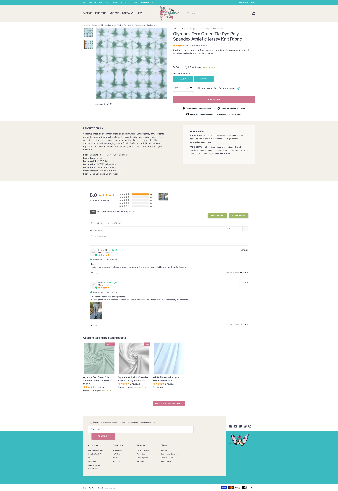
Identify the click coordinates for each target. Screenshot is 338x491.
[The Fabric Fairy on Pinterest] (240, 426)
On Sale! (116, 458)
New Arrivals (117, 450)
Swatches (140, 461)
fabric (183, 79)
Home (85, 25)
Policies (164, 450)
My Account (243, 2)
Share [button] (95, 273)
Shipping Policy (147, 2)
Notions (114, 13)
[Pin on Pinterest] (111, 104)
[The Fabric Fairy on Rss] (250, 426)
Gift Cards (116, 461)
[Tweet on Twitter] (107, 104)
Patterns (100, 13)
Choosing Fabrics (143, 458)
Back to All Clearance (171, 404)
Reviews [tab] (95, 223)
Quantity (178, 88)
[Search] (188, 13)
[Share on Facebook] (104, 104)
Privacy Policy (166, 461)
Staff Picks (116, 454)
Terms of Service (94, 465)
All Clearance (94, 25)
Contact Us (92, 461)
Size (188, 73)
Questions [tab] (112, 223)
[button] (242, 273)
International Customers (170, 454)
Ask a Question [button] (217, 215)
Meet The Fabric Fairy (95, 454)
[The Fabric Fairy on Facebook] (231, 426)
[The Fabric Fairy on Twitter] (235, 426)
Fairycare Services (143, 450)
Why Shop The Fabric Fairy (97, 450)
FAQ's (90, 458)
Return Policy (93, 469)
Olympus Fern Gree (110, 137)
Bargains (127, 13)
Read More (207, 53)
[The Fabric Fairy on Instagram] (245, 426)
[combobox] (217, 13)
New (139, 13)
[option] (131, 63)
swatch (203, 79)
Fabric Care (141, 454)
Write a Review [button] (238, 215)
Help (253, 2)
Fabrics (87, 13)
